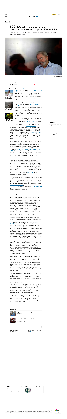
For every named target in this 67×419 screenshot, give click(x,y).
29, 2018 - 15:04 (20, 82)
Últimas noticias (52, 122)
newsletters (8, 386)
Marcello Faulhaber (20, 313)
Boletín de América (9, 388)
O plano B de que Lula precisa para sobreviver (28, 312)
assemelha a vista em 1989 (16, 185)
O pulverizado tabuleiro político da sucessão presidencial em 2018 (9, 120)
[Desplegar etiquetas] (41, 327)
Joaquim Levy (30, 172)
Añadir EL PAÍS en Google (38, 84)
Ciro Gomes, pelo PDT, (36, 132)
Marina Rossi (13, 81)
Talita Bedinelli (20, 81)
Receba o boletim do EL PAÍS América (17, 307)
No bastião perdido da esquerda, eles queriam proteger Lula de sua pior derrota (28, 319)
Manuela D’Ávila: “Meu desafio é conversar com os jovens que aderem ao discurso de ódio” (9, 98)
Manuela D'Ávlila (29, 121)
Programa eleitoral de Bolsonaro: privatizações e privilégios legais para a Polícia (55, 133)
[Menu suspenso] (6, 17)
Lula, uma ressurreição (55, 127)
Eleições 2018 (12, 25)
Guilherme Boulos (31, 126)
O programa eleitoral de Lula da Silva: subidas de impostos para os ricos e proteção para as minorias (55, 130)
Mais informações (12, 331)
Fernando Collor (38, 186)
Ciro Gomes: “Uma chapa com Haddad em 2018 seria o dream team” (8, 109)
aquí (30, 331)
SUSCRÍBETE (54, 14)
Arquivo (26, 386)
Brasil (7, 22)
